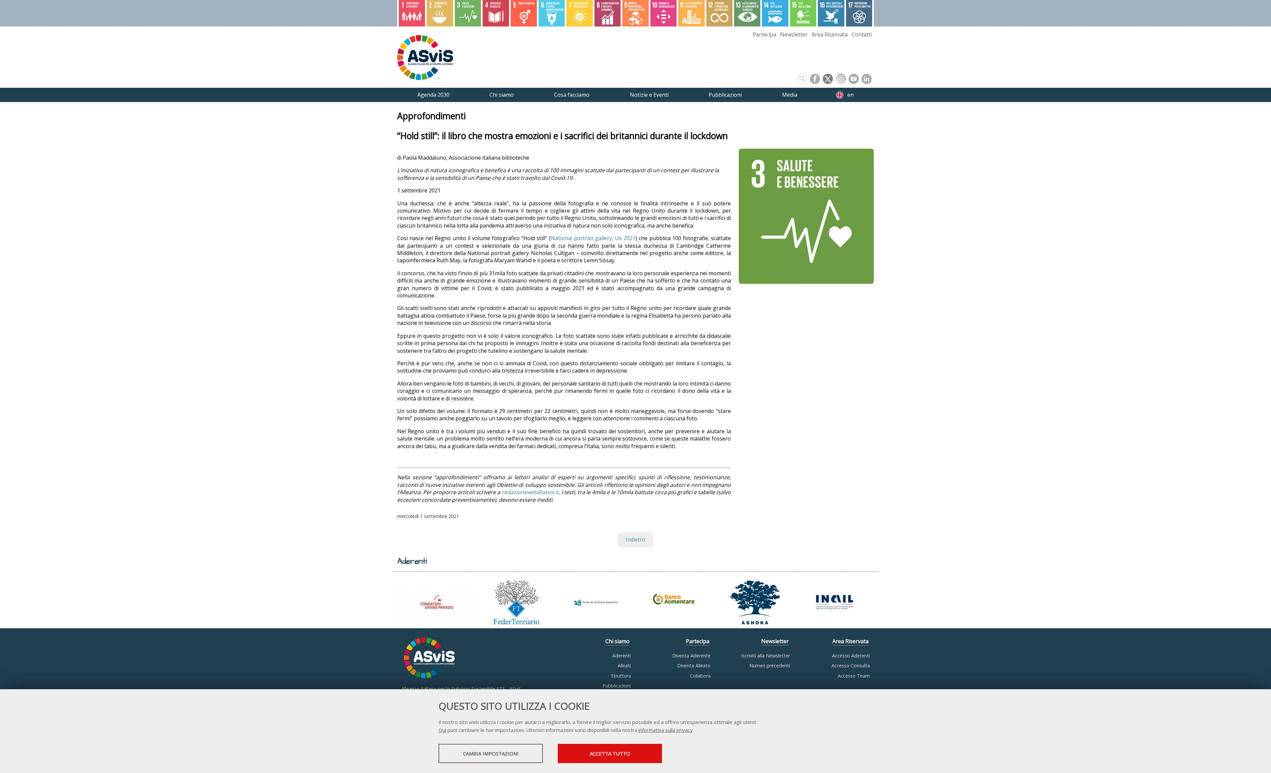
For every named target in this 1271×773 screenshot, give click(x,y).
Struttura (621, 676)
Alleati (624, 665)
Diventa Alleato (694, 665)
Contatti (862, 34)
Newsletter (794, 34)
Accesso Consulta (850, 665)
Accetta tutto (610, 753)
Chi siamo (617, 641)
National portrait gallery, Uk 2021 (593, 238)
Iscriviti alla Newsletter (765, 655)
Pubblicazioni (616, 686)
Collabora (700, 676)
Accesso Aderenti (851, 655)
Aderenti (621, 655)
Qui (442, 730)
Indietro (635, 539)
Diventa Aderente (691, 655)
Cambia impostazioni (491, 753)
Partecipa (764, 34)
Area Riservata (830, 34)
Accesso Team (854, 676)
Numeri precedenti (769, 665)
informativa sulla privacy (665, 730)
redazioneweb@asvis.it (530, 492)
